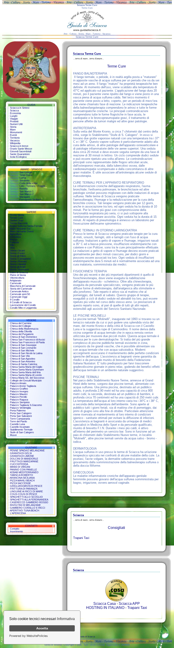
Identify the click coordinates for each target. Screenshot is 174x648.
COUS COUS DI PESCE (23, 494)
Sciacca (14, 110)
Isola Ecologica (18, 156)
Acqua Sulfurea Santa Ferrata (26, 226)
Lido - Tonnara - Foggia (32, 186)
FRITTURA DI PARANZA (23, 488)
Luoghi (13, 116)
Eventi (13, 135)
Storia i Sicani (17, 250)
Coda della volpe (28, 183)
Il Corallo (14, 299)
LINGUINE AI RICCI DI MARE (26, 491)
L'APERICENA (18, 513)
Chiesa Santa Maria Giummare (27, 369)
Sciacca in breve (19, 146)
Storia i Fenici (17, 253)
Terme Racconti (18, 223)
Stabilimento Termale (21, 429)
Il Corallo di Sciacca (20, 302)
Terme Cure (16, 217)
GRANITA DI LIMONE (22, 456)
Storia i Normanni (19, 269)
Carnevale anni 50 (20, 294)
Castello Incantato (20, 426)
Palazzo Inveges (19, 391)
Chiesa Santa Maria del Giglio (26, 366)
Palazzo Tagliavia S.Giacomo (26, 405)
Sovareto (24, 180)
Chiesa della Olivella (21, 331)
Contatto (14, 528)
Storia (13, 126)
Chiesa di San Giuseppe (23, 345)
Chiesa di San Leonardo (23, 347)
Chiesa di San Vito (20, 356)
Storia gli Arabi (17, 266)
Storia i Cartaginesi (20, 258)
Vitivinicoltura (17, 277)
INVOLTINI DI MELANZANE (25, 505)
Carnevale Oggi (18, 296)
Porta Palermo (18, 410)
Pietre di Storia (18, 275)
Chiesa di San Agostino (22, 358)
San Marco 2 (26, 194)
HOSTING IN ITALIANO (105, 608)
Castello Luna (17, 424)
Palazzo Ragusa (19, 399)
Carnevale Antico (19, 291)
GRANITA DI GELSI (21, 453)
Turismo (14, 242)
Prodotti (14, 121)
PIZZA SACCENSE (20, 483)
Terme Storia (17, 215)
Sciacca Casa (104, 603)
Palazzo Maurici (18, 394)
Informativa (66, 619)
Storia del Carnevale (21, 288)
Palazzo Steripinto (20, 402)
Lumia (22, 177)
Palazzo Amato (18, 383)
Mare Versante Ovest (22, 231)
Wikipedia (15, 143)
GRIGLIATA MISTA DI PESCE (26, 486)
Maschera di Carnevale (23, 286)
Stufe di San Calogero (22, 432)
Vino (12, 247)
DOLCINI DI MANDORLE (24, 458)
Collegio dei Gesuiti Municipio (26, 380)
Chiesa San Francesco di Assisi (27, 339)
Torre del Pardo (18, 421)
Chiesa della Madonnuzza (24, 328)
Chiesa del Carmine (20, 323)
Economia (15, 113)
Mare (13, 129)
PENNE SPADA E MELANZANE (27, 450)
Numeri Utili (16, 124)
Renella (23, 188)
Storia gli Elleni (18, 256)
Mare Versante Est (20, 228)
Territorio (15, 137)
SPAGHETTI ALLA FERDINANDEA (29, 499)
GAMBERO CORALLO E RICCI (27, 507)
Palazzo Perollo (18, 396)
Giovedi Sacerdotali (20, 151)
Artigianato (15, 280)
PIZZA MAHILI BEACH (22, 480)
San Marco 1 (26, 191)
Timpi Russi (25, 175)
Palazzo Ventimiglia (20, 407)
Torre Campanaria (20, 418)
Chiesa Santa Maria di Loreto (26, 375)
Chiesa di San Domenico (23, 336)
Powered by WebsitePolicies (28, 636)
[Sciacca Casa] (116, 600)
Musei (13, 435)
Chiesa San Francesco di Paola (27, 342)
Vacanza (14, 140)
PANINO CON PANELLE (23, 469)
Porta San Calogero (20, 413)
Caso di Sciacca (19, 272)
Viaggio (14, 118)
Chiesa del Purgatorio (22, 334)
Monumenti (16, 132)
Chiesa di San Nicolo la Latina (26, 353)
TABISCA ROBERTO (21, 475)
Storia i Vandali (18, 264)
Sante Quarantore (20, 154)
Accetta (42, 628)
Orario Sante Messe (21, 148)
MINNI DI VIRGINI (20, 466)
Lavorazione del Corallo (23, 305)
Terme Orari (16, 220)
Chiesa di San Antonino (22, 361)
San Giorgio (25, 172)
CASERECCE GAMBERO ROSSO (29, 502)
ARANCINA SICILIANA (22, 477)
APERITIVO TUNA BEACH (24, 510)
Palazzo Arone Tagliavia (23, 386)
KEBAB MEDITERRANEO (24, 472)
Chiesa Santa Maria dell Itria (25, 372)
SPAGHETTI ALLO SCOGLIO (26, 496)
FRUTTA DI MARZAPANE (24, 461)
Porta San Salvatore (21, 416)
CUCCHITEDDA (19, 464)
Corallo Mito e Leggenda (23, 307)
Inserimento (16, 531)
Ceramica (15, 236)
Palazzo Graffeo (19, 388)
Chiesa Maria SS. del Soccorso (27, 377)
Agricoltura (16, 234)
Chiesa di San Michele (22, 350)
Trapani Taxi (81, 538)
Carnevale (15, 283)
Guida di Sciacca (87, 636)
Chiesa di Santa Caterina (23, 364)
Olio (12, 245)
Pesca (13, 239)
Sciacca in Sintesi (19, 107)
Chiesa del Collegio (20, 326)
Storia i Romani (18, 261)
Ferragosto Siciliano (30, 199)
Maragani (24, 196)
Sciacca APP (129, 603)
